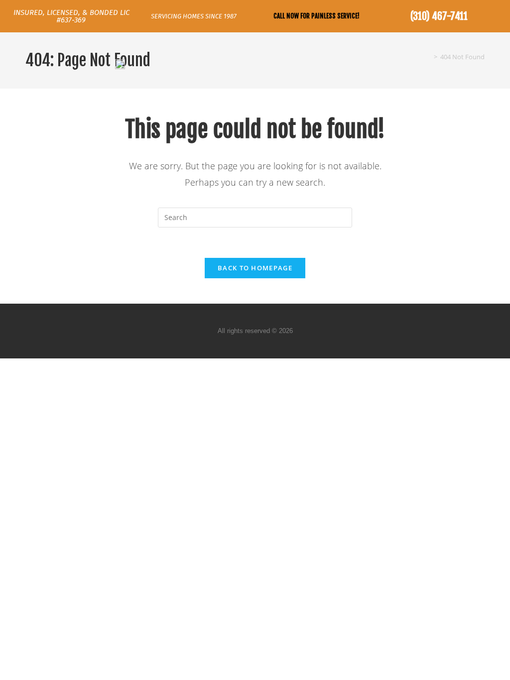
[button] (493, 63)
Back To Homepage (255, 267)
